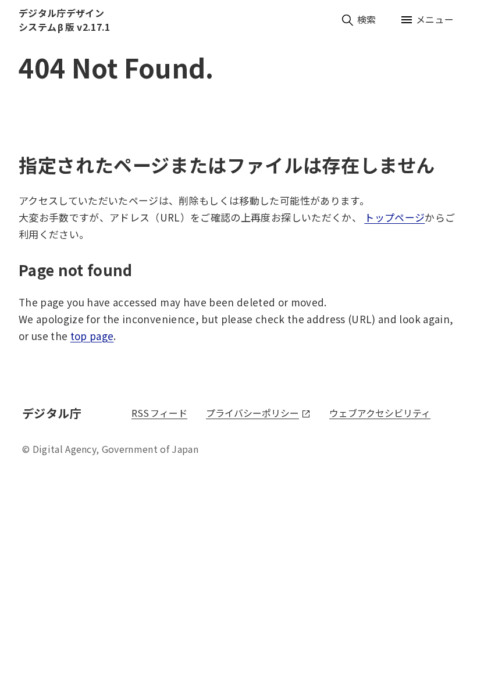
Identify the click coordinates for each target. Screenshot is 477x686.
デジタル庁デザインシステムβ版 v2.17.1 (64, 20)
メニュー (435, 19)
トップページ (394, 217)
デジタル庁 (53, 413)
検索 (366, 19)
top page (92, 335)
